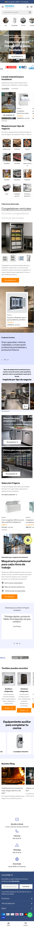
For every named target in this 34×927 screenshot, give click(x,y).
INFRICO (19, 108)
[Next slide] (22, 59)
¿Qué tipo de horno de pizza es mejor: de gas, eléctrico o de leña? (12, 790)
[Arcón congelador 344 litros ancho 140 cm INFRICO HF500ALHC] (13, 506)
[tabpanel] (17, 269)
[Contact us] (29, 915)
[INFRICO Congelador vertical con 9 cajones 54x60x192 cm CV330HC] (28, 258)
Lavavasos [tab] (14, 88)
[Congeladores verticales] (17, 237)
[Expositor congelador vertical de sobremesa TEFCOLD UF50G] (21, 258)
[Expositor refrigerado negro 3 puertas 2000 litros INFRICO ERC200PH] (17, 303)
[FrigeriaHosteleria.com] (6, 67)
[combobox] (17, 12)
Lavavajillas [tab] (5, 88)
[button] (16, 59)
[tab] (16, 208)
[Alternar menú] (3, 7)
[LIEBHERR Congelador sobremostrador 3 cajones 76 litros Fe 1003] (5, 258)
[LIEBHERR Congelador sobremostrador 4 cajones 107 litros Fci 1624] (13, 258)
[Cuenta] (27, 7)
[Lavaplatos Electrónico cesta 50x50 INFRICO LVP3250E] (24, 99)
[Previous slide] (12, 59)
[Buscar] (30, 12)
